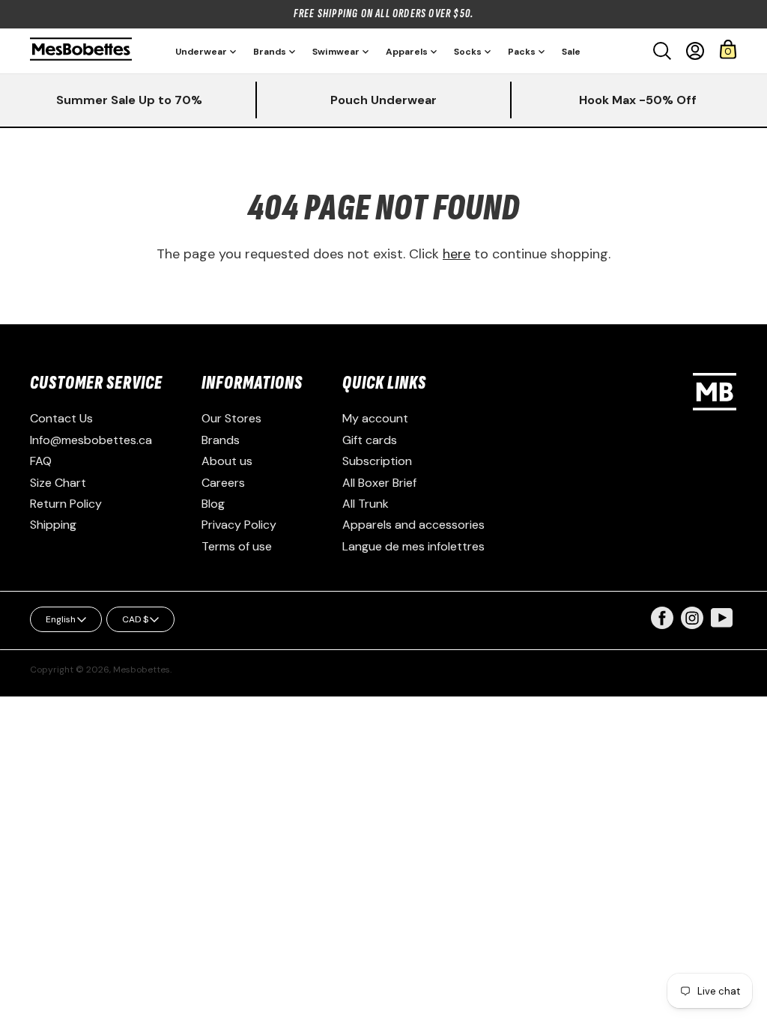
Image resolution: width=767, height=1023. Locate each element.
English (61, 619)
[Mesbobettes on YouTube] (722, 617)
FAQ (41, 461)
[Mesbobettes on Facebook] (662, 625)
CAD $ (135, 619)
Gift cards (369, 440)
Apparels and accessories (413, 524)
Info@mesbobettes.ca (91, 440)
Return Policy (66, 503)
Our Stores (231, 418)
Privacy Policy (238, 524)
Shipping (53, 524)
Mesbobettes (141, 670)
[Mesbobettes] (81, 50)
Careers (223, 483)
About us (226, 461)
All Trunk (365, 503)
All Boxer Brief (379, 483)
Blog (213, 503)
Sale (571, 52)
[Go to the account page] (695, 51)
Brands (220, 440)
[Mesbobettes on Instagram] (692, 625)
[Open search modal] (662, 51)
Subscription (377, 461)
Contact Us (61, 418)
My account (375, 418)
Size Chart (58, 483)
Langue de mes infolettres (413, 546)
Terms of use (236, 546)
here (456, 254)
